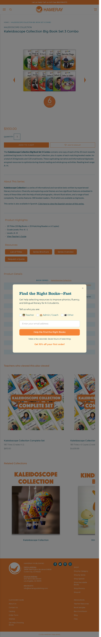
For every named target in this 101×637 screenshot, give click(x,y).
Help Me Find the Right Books (49, 332)
